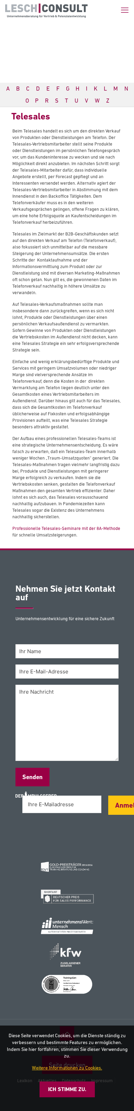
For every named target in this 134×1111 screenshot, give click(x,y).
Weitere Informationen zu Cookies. (67, 1068)
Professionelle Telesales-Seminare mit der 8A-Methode (66, 528)
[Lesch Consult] (46, 10)
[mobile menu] (125, 10)
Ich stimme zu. (67, 1089)
